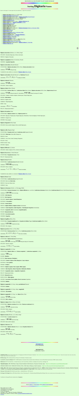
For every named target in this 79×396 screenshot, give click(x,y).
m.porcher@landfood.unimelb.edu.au (24, 393)
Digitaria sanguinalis (17, 22)
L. (24, 34)
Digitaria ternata (6, 41)
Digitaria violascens (23, 21)
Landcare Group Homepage (47, 384)
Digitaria (5, 20)
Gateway (31, 384)
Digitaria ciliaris (22, 72)
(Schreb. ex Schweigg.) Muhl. (31, 27)
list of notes (37, 384)
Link (28, 21)
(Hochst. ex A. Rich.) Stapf (15, 41)
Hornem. (10, 20)
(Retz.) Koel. (11, 23)
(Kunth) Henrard (15, 15)
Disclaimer (2, 394)
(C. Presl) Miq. (27, 42)
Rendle (10, 30)
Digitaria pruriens (6, 35)
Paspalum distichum (20, 34)
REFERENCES (39, 344)
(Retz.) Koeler (28, 72)
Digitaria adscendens (7, 15)
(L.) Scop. (23, 22)
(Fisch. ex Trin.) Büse (14, 35)
